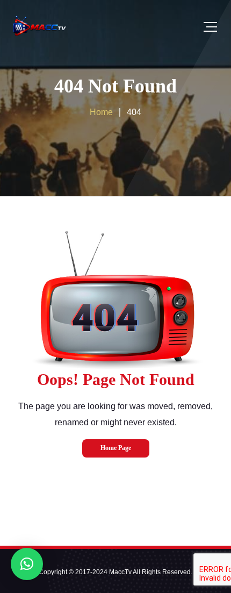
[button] (27, 564)
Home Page (115, 448)
